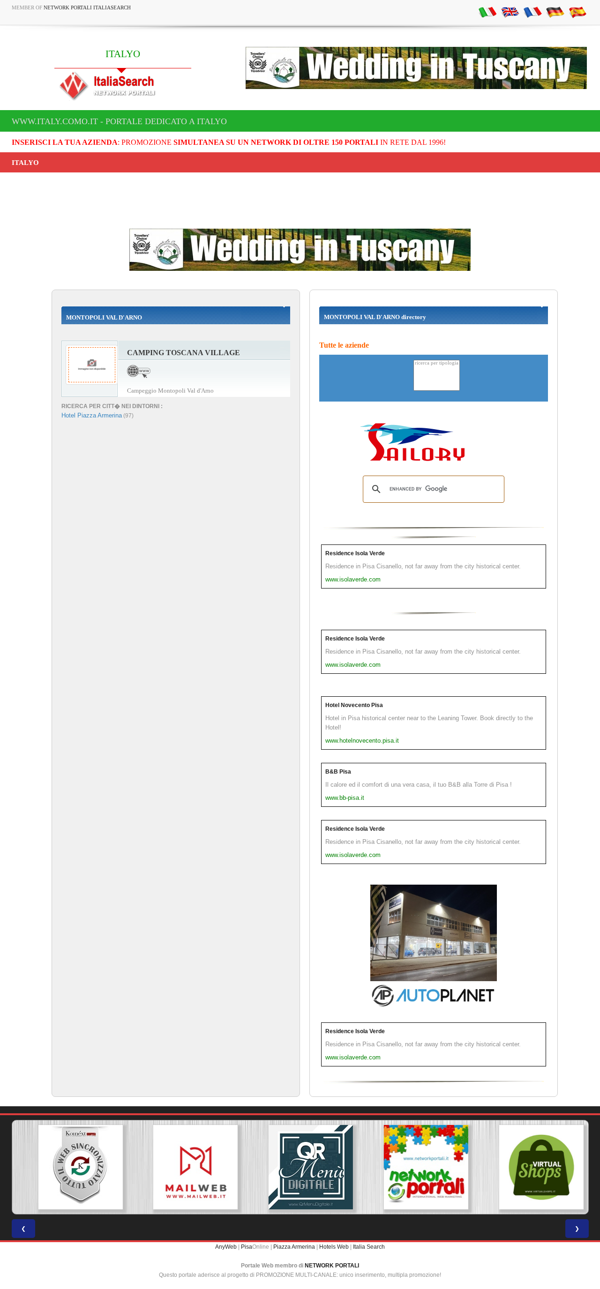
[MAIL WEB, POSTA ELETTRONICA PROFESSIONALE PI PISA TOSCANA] (184, 1167)
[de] (555, 12)
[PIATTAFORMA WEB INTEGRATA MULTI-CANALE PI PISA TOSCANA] (69, 1167)
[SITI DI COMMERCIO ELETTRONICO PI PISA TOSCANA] (530, 1167)
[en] (510, 12)
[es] (577, 12)
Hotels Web (334, 1247)
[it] (487, 12)
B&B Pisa (338, 771)
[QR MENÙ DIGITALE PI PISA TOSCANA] (300, 1167)
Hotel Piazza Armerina (91, 415)
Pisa (246, 1247)
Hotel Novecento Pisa (354, 705)
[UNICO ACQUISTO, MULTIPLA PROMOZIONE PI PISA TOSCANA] (415, 1167)
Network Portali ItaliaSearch (87, 7)
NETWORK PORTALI (332, 1265)
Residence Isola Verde (355, 553)
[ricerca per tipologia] (436, 363)
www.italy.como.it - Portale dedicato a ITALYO (119, 121)
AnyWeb (226, 1247)
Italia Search (369, 1247)
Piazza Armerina (294, 1247)
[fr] (532, 12)
